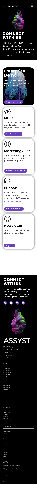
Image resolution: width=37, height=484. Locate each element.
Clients (5, 433)
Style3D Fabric (7, 377)
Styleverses (6, 448)
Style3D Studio (7, 370)
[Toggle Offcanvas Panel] (32, 6)
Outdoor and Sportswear (10, 420)
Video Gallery (6, 412)
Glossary (5, 416)
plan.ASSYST (6, 387)
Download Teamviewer (14, 201)
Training (5, 400)
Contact (20, 2)
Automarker (6, 385)
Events (25, 2)
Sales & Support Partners (10, 450)
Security (5, 389)
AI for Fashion (6, 368)
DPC (4, 402)
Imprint (4, 480)
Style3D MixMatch (8, 375)
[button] (3, 481)
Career (5, 452)
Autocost (5, 383)
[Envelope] (23, 303)
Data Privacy (6, 476)
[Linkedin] (11, 303)
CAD (4, 379)
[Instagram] (5, 303)
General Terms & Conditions (10, 478)
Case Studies (7, 431)
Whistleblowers (7, 482)
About (5, 444)
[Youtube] (17, 303)
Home (4, 473)
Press (4, 456)
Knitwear (5, 418)
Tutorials (5, 414)
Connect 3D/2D (7, 381)
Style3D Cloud (7, 372)
